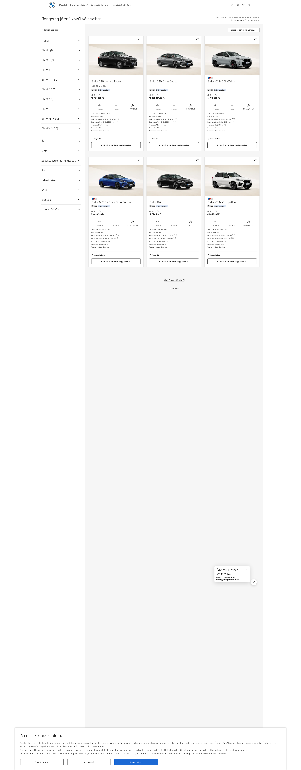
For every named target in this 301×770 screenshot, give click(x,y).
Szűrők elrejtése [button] (51, 30)
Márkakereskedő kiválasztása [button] (244, 20)
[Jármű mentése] (139, 39)
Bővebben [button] (174, 288)
